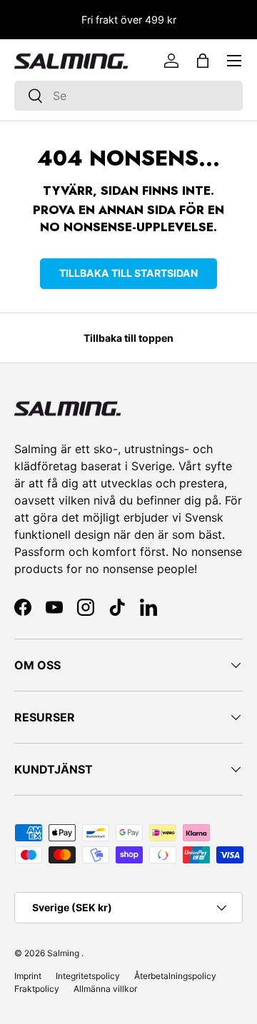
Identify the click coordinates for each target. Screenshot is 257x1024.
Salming (63, 953)
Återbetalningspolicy (175, 975)
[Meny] (234, 60)
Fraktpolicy (36, 988)
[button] (202, 60)
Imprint (27, 975)
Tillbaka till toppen (128, 338)
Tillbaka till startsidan (128, 273)
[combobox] (128, 96)
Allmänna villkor (105, 988)
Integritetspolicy (88, 975)
